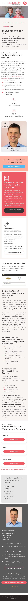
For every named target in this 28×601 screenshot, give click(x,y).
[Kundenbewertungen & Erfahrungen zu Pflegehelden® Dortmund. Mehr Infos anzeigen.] (14, 285)
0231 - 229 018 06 (14, 105)
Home (5, 23)
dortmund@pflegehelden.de (14, 116)
